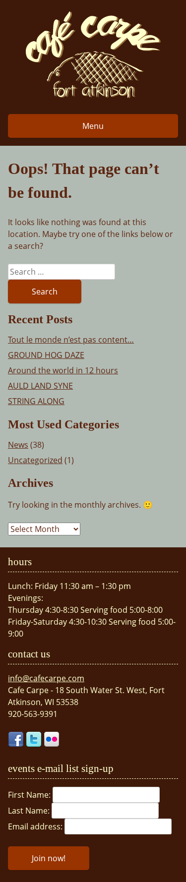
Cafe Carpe (93, 54)
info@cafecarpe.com (46, 678)
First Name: (30, 794)
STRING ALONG (36, 401)
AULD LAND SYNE (40, 385)
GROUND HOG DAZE (46, 355)
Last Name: (30, 810)
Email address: (36, 826)
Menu (93, 125)
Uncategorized (35, 460)
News (18, 444)
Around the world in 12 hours (63, 370)
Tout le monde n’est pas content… (71, 339)
